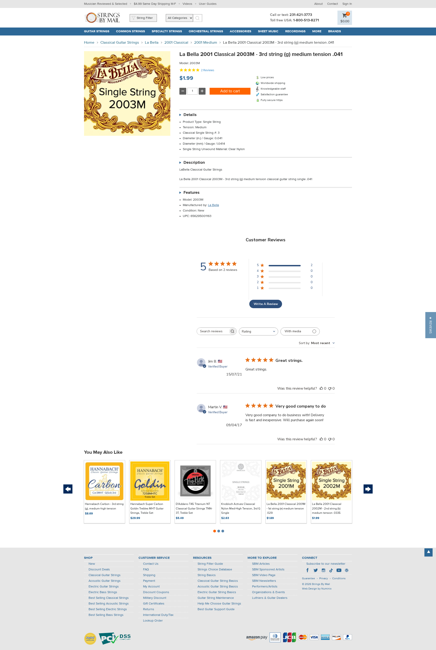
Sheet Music (268, 31)
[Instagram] (323, 570)
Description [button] (194, 163)
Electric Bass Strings (103, 592)
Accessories (240, 31)
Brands (334, 31)
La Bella (152, 43)
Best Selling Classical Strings (109, 598)
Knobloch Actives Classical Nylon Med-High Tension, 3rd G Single (240, 508)
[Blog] (346, 570)
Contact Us (151, 563)
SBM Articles (261, 563)
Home (89, 43)
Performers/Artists (264, 586)
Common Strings (130, 31)
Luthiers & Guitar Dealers (269, 598)
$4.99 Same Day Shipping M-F (155, 3)
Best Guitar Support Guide (216, 609)
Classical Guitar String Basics (218, 580)
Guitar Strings (96, 31)
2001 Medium (205, 43)
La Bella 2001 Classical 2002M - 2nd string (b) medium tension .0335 (326, 508)
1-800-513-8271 (306, 20)
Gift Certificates (153, 603)
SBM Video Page (263, 575)
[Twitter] (315, 570)
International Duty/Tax (158, 615)
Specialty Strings (167, 31)
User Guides (208, 3)
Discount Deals (99, 569)
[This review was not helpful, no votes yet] (329, 388)
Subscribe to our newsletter (325, 563)
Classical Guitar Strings (119, 43)
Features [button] (191, 193)
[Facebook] (308, 570)
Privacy (323, 578)
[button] (430, 325)
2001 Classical (176, 43)
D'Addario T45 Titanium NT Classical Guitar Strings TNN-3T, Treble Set (194, 508)
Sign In (347, 3)
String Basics (207, 575)
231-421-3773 (301, 15)
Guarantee (308, 578)
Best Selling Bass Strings (106, 615)
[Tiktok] (331, 570)
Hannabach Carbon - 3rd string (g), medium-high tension (104, 506)
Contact (332, 3)
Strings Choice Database (215, 569)
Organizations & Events (268, 592)
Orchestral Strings (206, 31)
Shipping (149, 575)
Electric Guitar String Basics (217, 592)
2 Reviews (207, 70)
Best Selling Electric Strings (108, 609)
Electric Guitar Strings (104, 586)
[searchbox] (212, 331)
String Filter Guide (210, 563)
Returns (148, 609)
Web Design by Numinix (317, 588)
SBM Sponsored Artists (268, 569)
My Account (151, 586)
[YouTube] (338, 570)
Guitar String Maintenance (216, 598)
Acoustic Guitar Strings (105, 580)
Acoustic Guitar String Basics (218, 586)
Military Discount (154, 598)
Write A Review (266, 304)
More (316, 31)
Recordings (295, 31)
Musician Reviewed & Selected (105, 3)
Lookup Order (153, 620)
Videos (187, 3)
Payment (149, 580)
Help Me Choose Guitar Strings (219, 603)
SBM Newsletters (264, 580)
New (92, 563)
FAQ (146, 569)
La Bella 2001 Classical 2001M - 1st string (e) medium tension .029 (286, 508)
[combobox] (258, 331)
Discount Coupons (156, 592)
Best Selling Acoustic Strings (109, 603)
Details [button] (190, 115)
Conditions (339, 578)
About (318, 3)
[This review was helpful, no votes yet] (321, 388)
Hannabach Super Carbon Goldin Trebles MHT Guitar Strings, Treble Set (147, 508)
